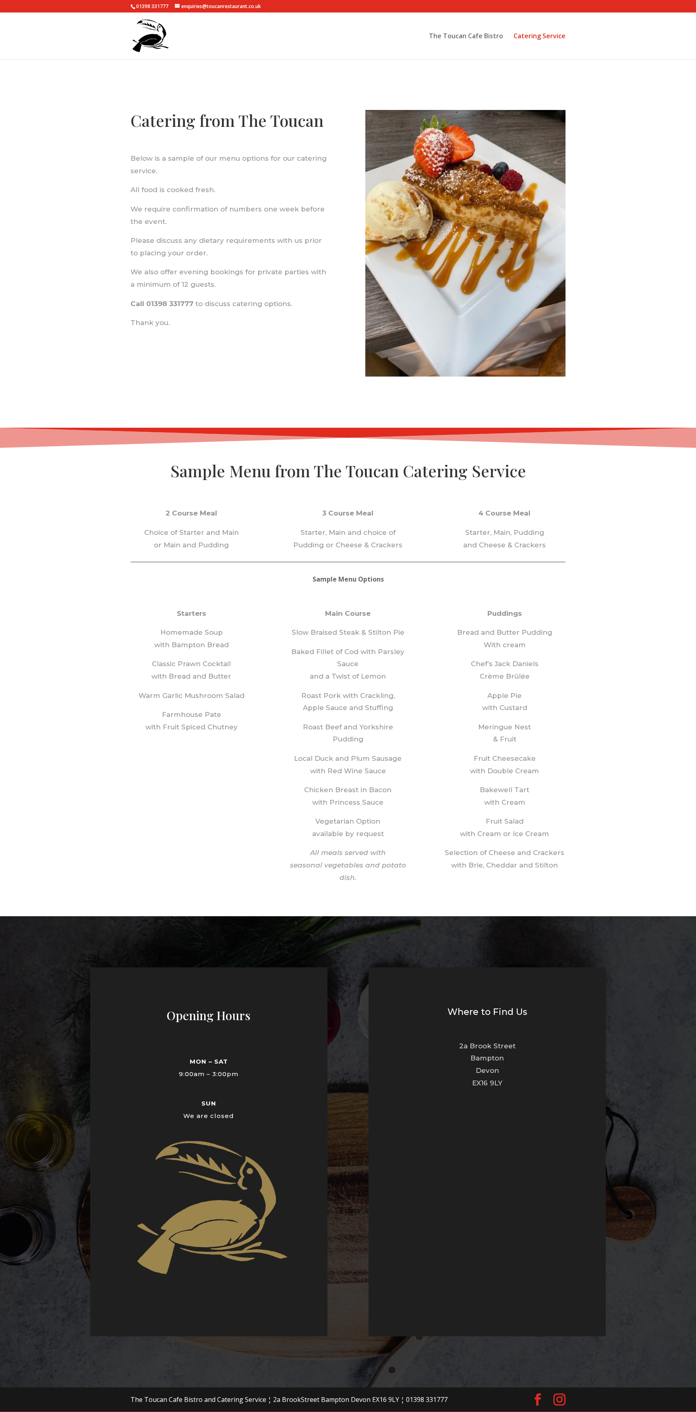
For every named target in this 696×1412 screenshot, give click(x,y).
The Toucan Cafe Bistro (466, 36)
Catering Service (540, 36)
